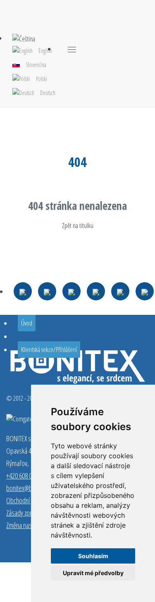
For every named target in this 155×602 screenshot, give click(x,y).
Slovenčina (36, 65)
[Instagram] (96, 291)
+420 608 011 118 (27, 476)
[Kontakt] (23, 291)
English (45, 51)
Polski (41, 79)
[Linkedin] (120, 291)
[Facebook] (71, 291)
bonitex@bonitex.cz (29, 488)
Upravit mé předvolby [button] (93, 572)
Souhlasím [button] (93, 555)
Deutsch (47, 93)
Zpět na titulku (77, 225)
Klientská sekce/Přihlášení (49, 349)
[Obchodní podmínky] (47, 291)
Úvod (26, 323)
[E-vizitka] (145, 291)
